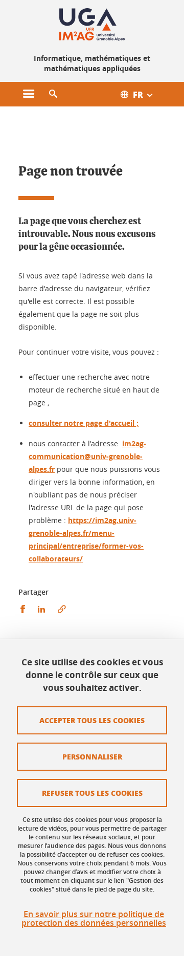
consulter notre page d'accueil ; (84, 423)
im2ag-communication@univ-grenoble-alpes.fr (87, 456)
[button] (53, 94)
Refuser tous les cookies (92, 793)
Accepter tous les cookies (92, 720)
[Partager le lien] (62, 609)
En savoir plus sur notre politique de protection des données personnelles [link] (93, 918)
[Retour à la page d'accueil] (92, 24)
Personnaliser (92, 756)
